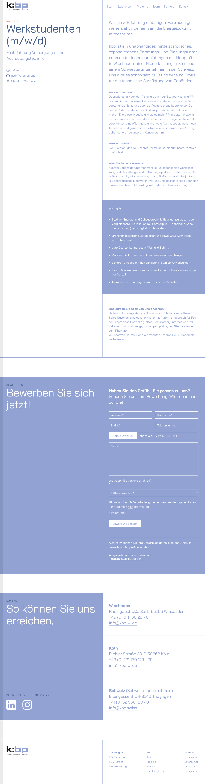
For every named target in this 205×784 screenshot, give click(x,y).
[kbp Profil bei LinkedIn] (14, 703)
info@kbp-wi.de (123, 622)
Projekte (142, 6)
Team (156, 6)
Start (110, 6)
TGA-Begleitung (118, 766)
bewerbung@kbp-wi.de (124, 547)
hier (130, 507)
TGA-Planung (116, 761)
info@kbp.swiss (123, 707)
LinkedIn (188, 766)
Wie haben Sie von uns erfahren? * (130, 482)
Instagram (189, 771)
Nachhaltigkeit (154, 771)
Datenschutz (191, 761)
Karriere (169, 6)
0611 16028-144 (131, 559)
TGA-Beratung (117, 757)
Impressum (190, 757)
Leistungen (125, 6)
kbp (149, 752)
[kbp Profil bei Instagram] (30, 703)
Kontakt (184, 6)
